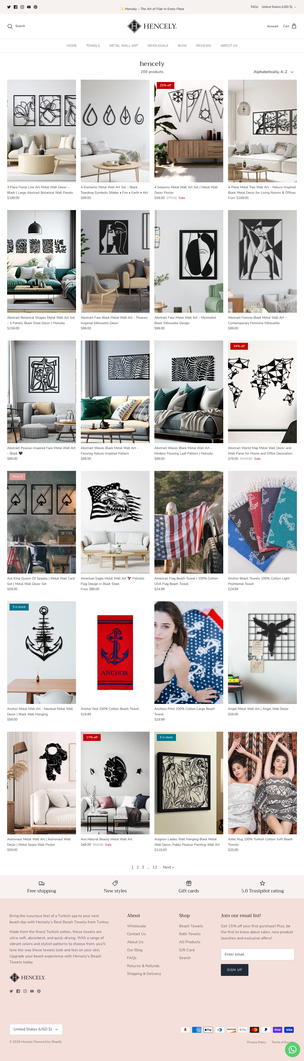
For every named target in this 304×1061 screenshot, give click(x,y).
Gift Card (187, 950)
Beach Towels (191, 926)
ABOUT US (229, 45)
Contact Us (136, 934)
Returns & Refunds (143, 966)
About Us (135, 942)
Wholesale (136, 926)
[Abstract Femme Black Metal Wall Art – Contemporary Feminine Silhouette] (262, 261)
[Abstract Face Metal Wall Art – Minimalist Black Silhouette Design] (188, 261)
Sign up (234, 970)
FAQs (254, 7)
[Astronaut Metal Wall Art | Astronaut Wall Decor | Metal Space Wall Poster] (41, 783)
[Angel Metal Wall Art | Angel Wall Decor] (262, 652)
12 (154, 867)
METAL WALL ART (123, 45)
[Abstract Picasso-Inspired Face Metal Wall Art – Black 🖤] (41, 391)
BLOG (182, 45)
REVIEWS (203, 45)
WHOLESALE (157, 45)
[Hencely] (152, 26)
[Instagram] (22, 7)
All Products (189, 942)
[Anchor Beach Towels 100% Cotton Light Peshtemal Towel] (262, 522)
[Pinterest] (35, 7)
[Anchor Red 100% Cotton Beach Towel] (115, 652)
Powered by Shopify (48, 1042)
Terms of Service (283, 1042)
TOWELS (93, 45)
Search (185, 957)
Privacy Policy (256, 1042)
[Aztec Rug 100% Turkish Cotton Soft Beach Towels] (262, 783)
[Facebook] (15, 7)
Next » (168, 867)
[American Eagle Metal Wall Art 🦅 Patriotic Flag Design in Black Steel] (115, 522)
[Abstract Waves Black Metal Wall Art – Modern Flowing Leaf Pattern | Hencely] (188, 391)
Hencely (26, 1042)
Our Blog (134, 950)
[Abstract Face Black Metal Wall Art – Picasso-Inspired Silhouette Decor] (115, 261)
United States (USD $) (277, 7)
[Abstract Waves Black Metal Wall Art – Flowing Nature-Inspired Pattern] (115, 391)
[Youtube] (29, 7)
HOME (72, 45)
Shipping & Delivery (144, 973)
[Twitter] (9, 7)
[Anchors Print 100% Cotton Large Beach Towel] (188, 652)
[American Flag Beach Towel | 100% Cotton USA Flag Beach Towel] (188, 522)
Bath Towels (190, 934)
